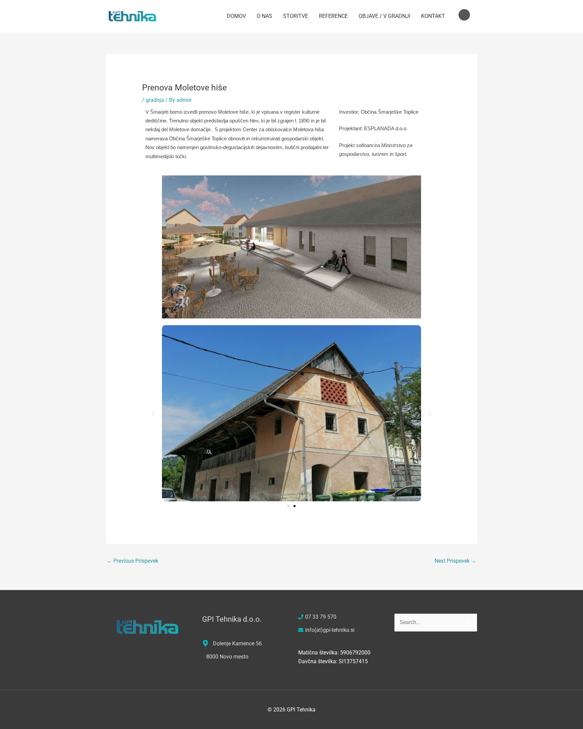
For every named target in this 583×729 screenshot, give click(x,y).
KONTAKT (433, 16)
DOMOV (236, 16)
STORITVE (295, 16)
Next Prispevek (455, 561)
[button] (153, 413)
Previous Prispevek (132, 561)
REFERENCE (333, 16)
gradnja (155, 100)
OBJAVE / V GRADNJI (384, 16)
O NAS (264, 16)
